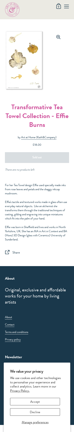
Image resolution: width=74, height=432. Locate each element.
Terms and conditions (16, 332)
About (8, 317)
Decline (35, 412)
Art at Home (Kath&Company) (38, 137)
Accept (35, 401)
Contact (9, 324)
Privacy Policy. (20, 390)
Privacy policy (13, 339)
